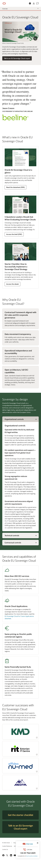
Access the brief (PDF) (14, 234)
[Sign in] (34, 3)
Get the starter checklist (20, 814)
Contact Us (5, 849)
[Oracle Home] (4, 3)
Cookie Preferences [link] (7, 846)
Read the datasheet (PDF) (15, 187)
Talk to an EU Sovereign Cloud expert (17, 58)
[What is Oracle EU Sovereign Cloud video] (20, 32)
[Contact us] (37, 3)
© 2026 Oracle (6, 842)
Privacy (15, 843)
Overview (5, 9)
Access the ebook (12, 284)
